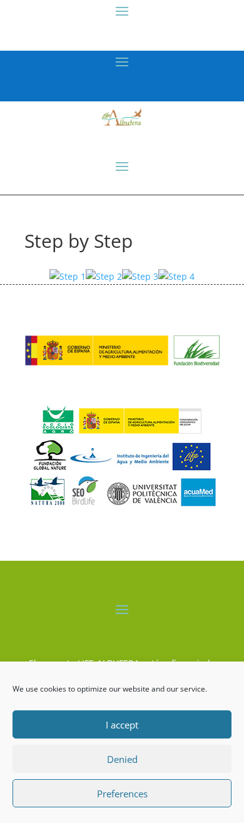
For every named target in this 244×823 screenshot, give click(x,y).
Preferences (122, 793)
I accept (122, 724)
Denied (122, 759)
